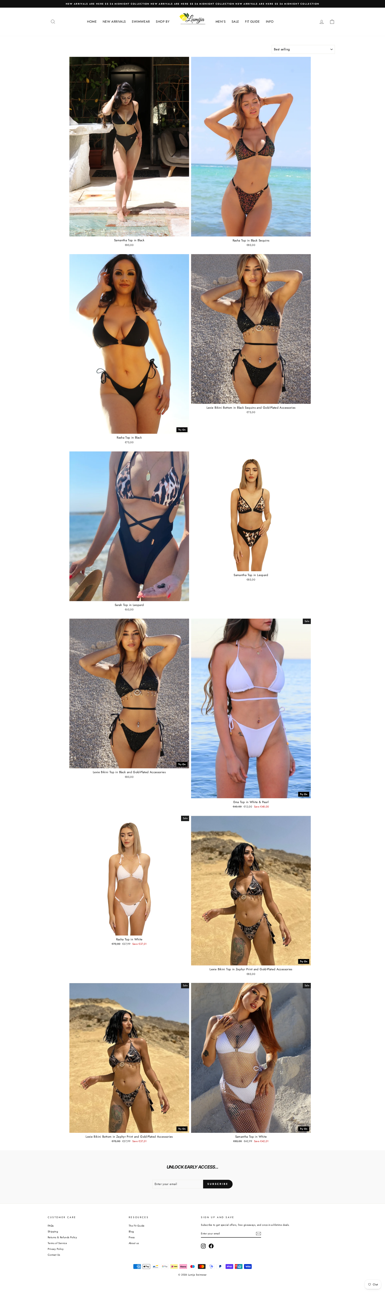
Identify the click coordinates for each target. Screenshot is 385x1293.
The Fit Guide (137, 1226)
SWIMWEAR (141, 21)
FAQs (51, 1226)
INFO (270, 21)
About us (134, 1243)
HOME (92, 21)
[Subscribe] (258, 1233)
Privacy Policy (56, 1249)
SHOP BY (162, 21)
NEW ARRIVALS (114, 21)
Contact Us (54, 1255)
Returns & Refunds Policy (62, 1237)
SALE (235, 21)
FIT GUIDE (252, 21)
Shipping (53, 1231)
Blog (131, 1231)
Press (132, 1237)
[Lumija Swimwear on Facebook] (211, 1246)
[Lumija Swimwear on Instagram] (203, 1246)
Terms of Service (57, 1243)
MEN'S (221, 21)
